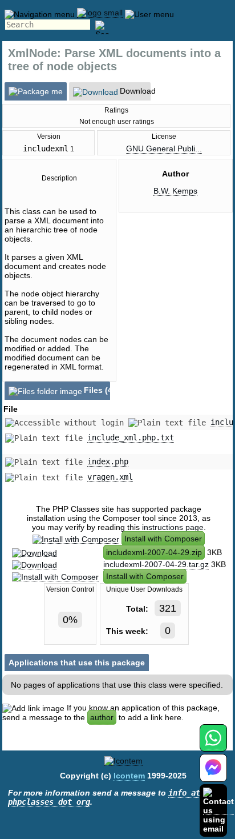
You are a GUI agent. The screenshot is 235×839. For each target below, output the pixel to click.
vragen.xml (110, 476)
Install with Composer (163, 538)
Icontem (129, 775)
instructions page (173, 527)
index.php (107, 461)
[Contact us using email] (218, 810)
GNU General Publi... (164, 148)
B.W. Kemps (175, 190)
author (102, 717)
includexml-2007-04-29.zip (154, 552)
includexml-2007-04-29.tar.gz (156, 564)
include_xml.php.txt (130, 437)
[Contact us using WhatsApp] (213, 744)
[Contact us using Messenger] (213, 775)
